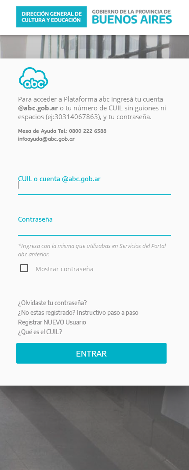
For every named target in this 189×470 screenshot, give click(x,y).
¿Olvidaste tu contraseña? (52, 302)
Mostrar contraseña (65, 269)
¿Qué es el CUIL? (40, 331)
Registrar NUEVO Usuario (52, 322)
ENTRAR (91, 353)
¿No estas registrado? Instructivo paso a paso (78, 312)
